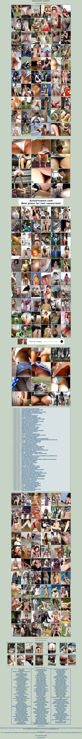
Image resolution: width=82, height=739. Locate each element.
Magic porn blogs (25, 732)
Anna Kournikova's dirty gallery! (29, 462)
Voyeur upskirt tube (41, 725)
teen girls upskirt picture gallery (29, 437)
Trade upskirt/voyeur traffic (41, 735)
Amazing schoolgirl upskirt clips (33, 417)
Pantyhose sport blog (17, 732)
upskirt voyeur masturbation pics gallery (31, 474)
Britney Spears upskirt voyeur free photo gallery (33, 476)
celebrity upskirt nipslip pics (28, 464)
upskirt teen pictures (26, 414)
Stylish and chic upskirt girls (28, 490)
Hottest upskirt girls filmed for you (29, 477)
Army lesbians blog (39, 732)
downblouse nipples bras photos (29, 431)
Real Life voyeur (29, 728)
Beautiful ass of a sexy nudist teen (29, 420)
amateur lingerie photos (27, 463)
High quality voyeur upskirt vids (33, 441)
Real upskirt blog (29, 727)
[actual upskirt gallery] (66, 56)
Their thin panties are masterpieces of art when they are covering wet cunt (39, 439)
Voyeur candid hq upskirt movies (33, 440)
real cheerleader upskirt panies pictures (31, 483)
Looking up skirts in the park (28, 481)
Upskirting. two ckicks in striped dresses (31, 424)
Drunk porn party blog (9, 732)
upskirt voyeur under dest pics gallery (30, 467)
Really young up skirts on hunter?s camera (31, 413)
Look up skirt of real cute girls (32, 466)
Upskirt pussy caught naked (32, 436)
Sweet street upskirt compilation (29, 416)
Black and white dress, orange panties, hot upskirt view (34, 450)
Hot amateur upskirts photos (28, 487)
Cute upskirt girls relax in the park (29, 445)
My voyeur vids (71, 727)
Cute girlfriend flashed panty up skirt (30, 456)
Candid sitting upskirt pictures (28, 444)
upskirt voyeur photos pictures (28, 423)
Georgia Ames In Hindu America (29, 460)
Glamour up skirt (35, 728)
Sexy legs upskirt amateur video (33, 489)
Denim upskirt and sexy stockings (29, 422)
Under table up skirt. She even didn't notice (31, 471)
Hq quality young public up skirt (33, 485)
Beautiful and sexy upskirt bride (29, 479)
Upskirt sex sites (4, 727)
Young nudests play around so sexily (30, 408)
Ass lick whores (56, 732)
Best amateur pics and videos (53, 728)
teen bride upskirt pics (26, 454)
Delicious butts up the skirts (28, 470)
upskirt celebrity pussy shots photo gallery (31, 447)
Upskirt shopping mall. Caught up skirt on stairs (33, 418)
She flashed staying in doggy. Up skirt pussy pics (33, 475)
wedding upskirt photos (27, 432)
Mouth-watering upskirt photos (28, 451)
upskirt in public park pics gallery (29, 429)
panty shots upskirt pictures (28, 425)
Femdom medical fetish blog (65, 732)
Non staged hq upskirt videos (32, 433)
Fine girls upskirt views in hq (32, 484)
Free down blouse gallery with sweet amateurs (32, 469)
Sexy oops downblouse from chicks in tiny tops (32, 446)
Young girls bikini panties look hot (29, 415)
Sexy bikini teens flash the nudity (29, 458)
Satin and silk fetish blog (48, 732)
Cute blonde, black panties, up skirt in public (32, 409)
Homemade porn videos (45, 727)
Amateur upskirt (37, 727)
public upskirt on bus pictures (28, 461)
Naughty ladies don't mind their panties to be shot (33, 435)
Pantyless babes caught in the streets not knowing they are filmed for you (39, 455)
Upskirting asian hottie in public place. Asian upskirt (34, 473)
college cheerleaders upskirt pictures (30, 410)
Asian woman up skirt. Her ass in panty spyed (32, 448)
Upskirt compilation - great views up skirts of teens (33, 412)
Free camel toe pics (32, 732)
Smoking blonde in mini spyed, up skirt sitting (32, 430)
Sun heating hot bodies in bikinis (29, 486)
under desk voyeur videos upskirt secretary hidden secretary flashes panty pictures (41, 696)
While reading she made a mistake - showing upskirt (34, 453)
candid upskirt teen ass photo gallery (30, 427)
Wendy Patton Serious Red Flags (29, 468)
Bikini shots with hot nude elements (30, 482)
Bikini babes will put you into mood (29, 428)
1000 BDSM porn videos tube (76, 732)
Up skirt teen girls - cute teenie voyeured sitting (32, 478)
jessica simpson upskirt (61, 696)
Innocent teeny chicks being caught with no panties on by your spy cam (38, 459)
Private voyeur (12, 727)
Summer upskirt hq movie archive (33, 452)
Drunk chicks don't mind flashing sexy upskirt (32, 421)
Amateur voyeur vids (43, 728)
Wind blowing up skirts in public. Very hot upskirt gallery (35, 438)
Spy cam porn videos (20, 727)
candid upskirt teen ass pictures (29, 443)
